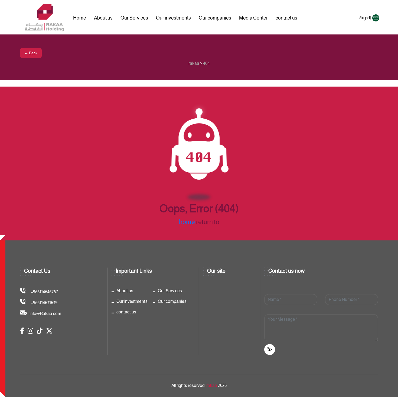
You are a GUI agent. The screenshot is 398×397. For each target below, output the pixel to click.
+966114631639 (44, 302)
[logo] (45, 18)
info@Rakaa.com (45, 313)
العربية (365, 17)
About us (103, 18)
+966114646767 (44, 292)
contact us (286, 18)
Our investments (173, 18)
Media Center (253, 18)
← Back (30, 53)
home (187, 222)
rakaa (211, 385)
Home (79, 18)
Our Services (134, 18)
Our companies (215, 18)
